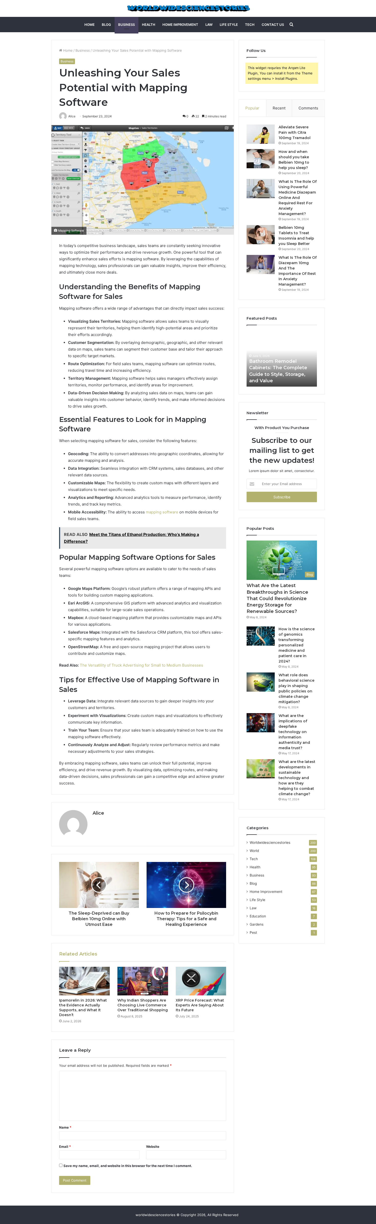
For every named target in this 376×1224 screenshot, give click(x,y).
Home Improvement (180, 25)
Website (152, 1146)
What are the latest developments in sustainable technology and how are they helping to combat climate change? (297, 777)
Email (65, 1146)
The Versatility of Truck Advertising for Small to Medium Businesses (141, 665)
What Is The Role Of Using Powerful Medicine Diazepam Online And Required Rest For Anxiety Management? (298, 197)
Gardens (256, 924)
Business (126, 25)
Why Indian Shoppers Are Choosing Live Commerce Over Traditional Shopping (142, 1005)
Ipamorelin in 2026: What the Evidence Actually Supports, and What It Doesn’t (83, 1007)
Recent (279, 108)
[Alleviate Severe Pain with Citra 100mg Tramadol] (261, 134)
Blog (106, 25)
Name (65, 1127)
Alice (98, 813)
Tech (250, 25)
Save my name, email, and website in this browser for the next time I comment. (127, 1166)
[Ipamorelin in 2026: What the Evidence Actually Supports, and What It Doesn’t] (84, 981)
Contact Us (273, 25)
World (254, 851)
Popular (252, 108)
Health (148, 25)
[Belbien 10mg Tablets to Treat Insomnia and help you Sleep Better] (261, 234)
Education (258, 916)
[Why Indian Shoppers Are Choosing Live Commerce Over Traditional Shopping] (142, 981)
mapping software (162, 512)
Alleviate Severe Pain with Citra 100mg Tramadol (295, 132)
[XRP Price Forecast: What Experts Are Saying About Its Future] (201, 981)
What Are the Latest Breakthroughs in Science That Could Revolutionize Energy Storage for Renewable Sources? (277, 598)
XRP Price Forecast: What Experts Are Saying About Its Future (200, 1005)
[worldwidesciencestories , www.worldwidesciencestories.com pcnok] (188, 8)
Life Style (229, 25)
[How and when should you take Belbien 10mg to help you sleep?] (261, 158)
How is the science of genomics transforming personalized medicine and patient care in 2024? (297, 645)
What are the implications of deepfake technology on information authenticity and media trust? (294, 731)
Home (89, 25)
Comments (308, 108)
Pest (253, 932)
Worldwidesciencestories (270, 842)
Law (209, 25)
